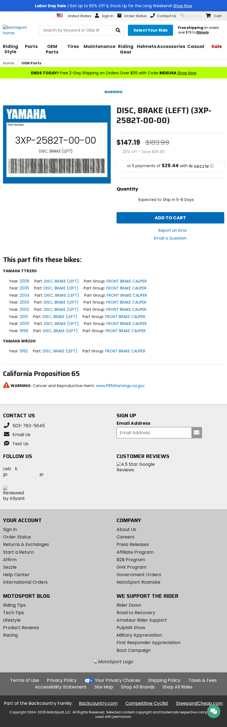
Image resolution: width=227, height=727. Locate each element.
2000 (24, 323)
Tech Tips (13, 612)
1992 (24, 351)
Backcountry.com (98, 703)
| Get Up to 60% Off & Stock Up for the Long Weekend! (113, 6)
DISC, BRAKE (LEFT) (61, 281)
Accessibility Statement (61, 687)
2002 (24, 309)
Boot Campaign (134, 650)
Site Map (103, 687)
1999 (24, 331)
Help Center (16, 574)
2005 (24, 288)
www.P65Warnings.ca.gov (120, 385)
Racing (10, 635)
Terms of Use (24, 680)
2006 (24, 281)
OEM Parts (31, 63)
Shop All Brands (138, 687)
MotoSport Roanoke (138, 582)
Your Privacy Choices (117, 680)
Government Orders (139, 574)
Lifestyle (12, 620)
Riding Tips (14, 605)
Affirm (10, 559)
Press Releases (133, 544)
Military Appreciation (139, 635)
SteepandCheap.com (199, 703)
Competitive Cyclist (146, 703)
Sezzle (10, 567)
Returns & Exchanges (26, 544)
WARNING (113, 92)
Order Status (17, 537)
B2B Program (131, 559)
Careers (125, 537)
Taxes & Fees (202, 680)
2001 (24, 316)
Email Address (133, 423)
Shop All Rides (177, 687)
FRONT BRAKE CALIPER (127, 281)
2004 (25, 295)
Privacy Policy (62, 680)
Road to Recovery (136, 612)
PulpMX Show (131, 627)
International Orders (25, 582)
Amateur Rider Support (142, 620)
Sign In (10, 529)
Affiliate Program (135, 552)
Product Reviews (21, 627)
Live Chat (194, 16)
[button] (170, 166)
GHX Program (131, 567)
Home (8, 63)
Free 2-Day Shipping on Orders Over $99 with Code (113, 73)
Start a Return (18, 552)
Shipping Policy (164, 680)
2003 (24, 302)
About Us (126, 529)
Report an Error (172, 230)
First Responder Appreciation (148, 642)
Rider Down (129, 605)
